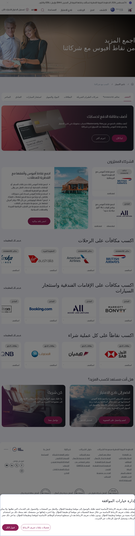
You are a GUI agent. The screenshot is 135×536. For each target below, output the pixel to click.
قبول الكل (10, 527)
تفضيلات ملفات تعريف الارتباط (36, 527)
